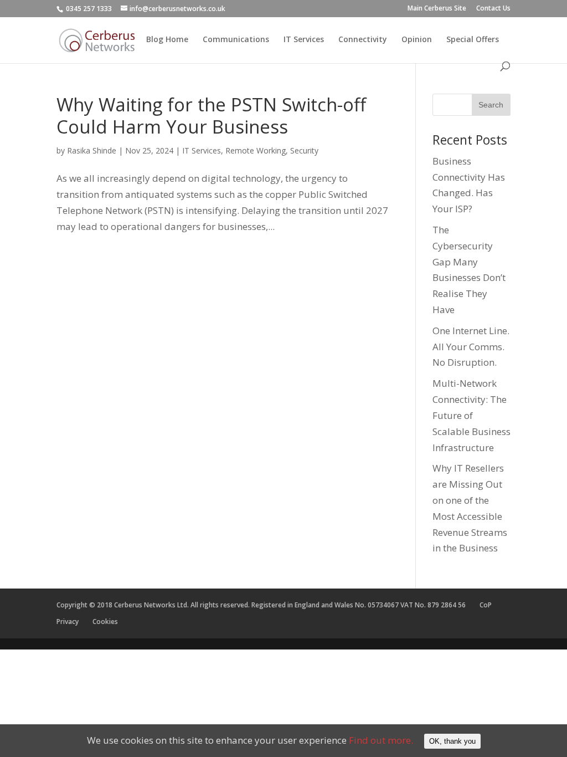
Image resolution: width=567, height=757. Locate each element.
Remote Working (255, 150)
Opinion (416, 39)
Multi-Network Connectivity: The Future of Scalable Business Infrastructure (471, 415)
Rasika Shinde (91, 150)
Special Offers (472, 39)
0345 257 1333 (89, 8)
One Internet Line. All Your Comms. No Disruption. (470, 346)
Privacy (67, 621)
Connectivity (362, 39)
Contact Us (493, 9)
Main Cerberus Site (437, 9)
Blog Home (167, 39)
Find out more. (381, 740)
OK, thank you (452, 741)
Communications (236, 39)
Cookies (105, 621)
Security (304, 150)
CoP (486, 605)
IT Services (304, 39)
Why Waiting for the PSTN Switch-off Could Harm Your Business (211, 115)
